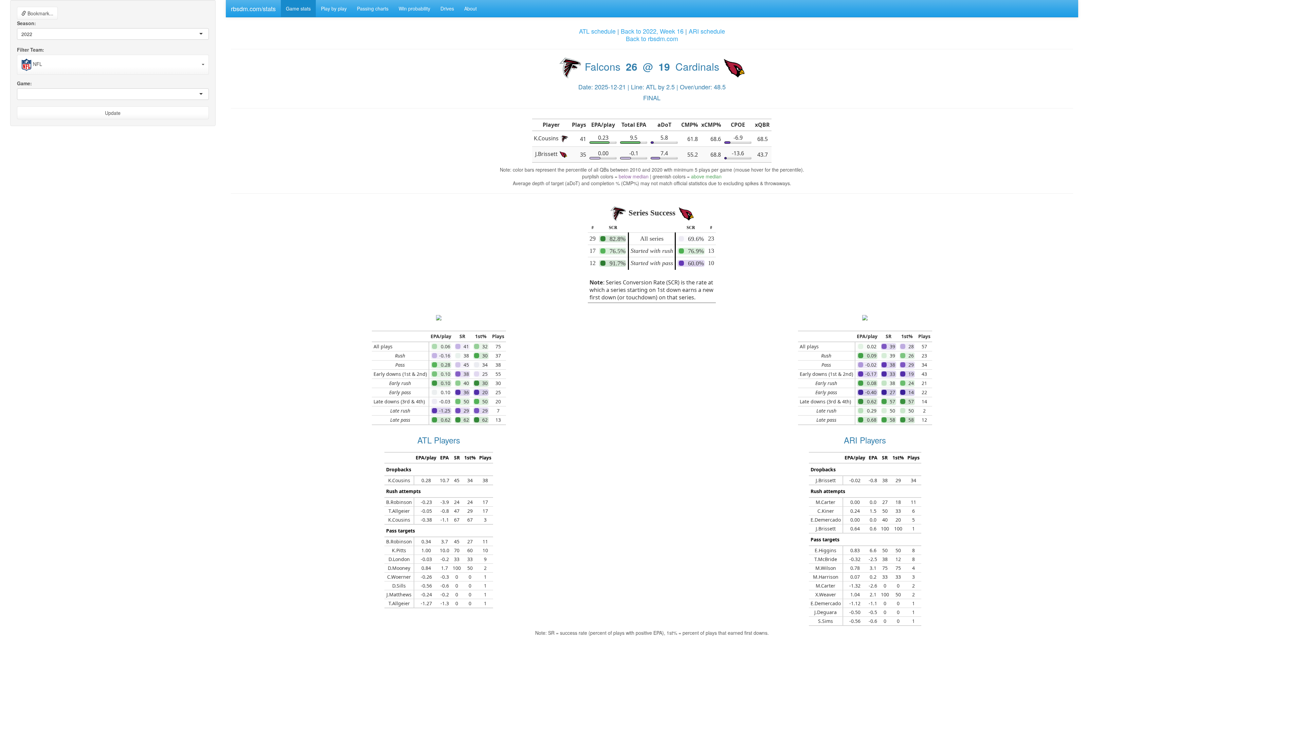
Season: (26, 23)
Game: (24, 83)
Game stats (298, 8)
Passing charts (372, 8)
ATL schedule (597, 31)
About (470, 8)
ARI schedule (707, 31)
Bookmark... (39, 13)
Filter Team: (30, 49)
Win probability (414, 8)
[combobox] (33, 34)
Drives (447, 8)
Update (113, 112)
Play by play (334, 8)
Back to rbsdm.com (652, 38)
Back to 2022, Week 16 (652, 31)
